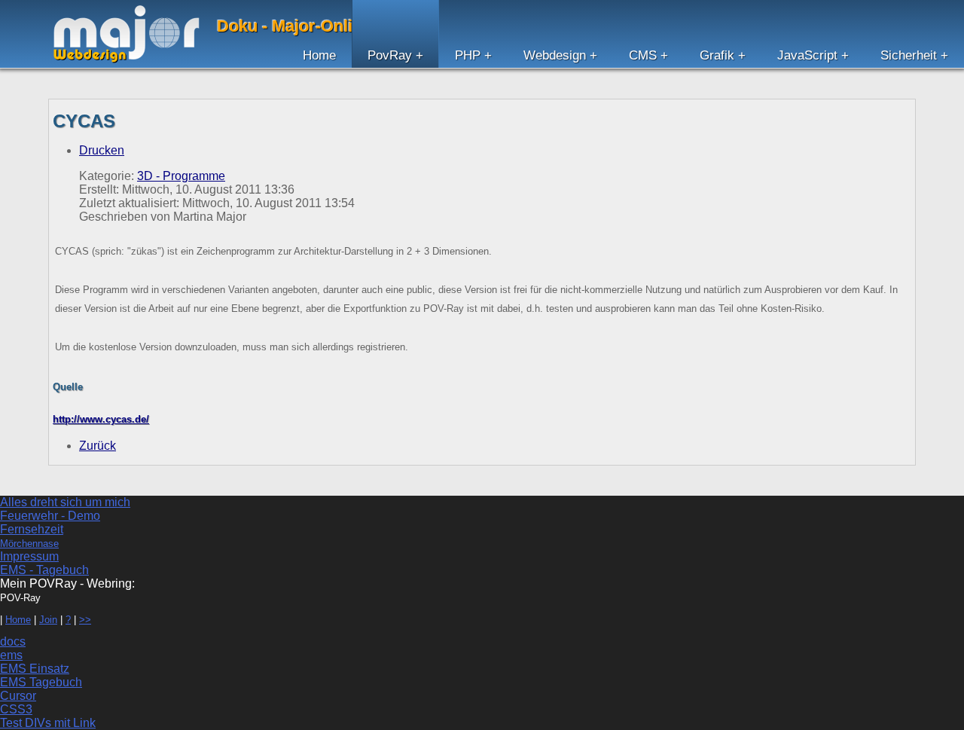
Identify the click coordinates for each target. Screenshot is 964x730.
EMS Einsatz (34, 668)
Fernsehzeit (31, 529)
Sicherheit (908, 55)
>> (85, 619)
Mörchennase (29, 543)
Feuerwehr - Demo (50, 515)
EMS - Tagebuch (44, 570)
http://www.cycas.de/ (101, 419)
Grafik (717, 55)
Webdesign (554, 55)
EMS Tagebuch (41, 682)
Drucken (101, 150)
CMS (643, 55)
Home (319, 55)
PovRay (390, 55)
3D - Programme (181, 176)
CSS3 (16, 709)
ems (11, 655)
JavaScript (807, 55)
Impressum (29, 556)
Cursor (18, 695)
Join (48, 619)
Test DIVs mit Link (48, 722)
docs (13, 641)
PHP (467, 55)
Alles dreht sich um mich (65, 502)
